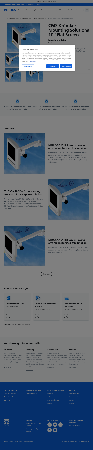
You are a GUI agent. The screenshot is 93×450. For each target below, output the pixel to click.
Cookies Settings (28, 66)
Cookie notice (33, 61)
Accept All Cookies (66, 66)
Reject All (52, 66)
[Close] (72, 47)
